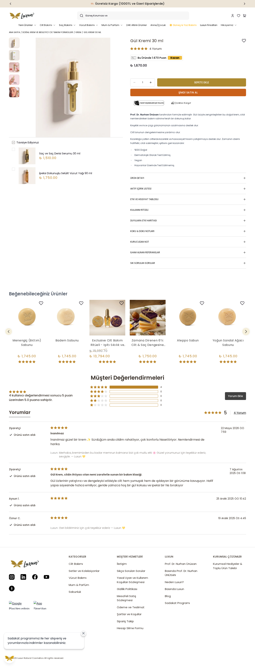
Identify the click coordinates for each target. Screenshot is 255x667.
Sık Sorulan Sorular (142, 263)
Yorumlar (19, 412)
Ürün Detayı (137, 178)
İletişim (122, 564)
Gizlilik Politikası (127, 589)
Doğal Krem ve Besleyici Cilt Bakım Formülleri (47, 32)
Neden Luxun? (174, 582)
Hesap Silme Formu (130, 628)
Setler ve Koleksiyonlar (84, 571)
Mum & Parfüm (79, 585)
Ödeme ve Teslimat (130, 607)
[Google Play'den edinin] (20, 605)
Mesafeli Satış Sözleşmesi (126, 598)
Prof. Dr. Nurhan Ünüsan (181, 564)
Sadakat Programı (177, 603)
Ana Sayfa (14, 32)
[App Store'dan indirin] (44, 605)
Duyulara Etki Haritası (143, 220)
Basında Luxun (174, 589)
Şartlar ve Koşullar (129, 614)
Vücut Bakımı (77, 578)
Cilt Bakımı (76, 564)
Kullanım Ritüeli (139, 209)
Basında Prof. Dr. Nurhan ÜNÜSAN (181, 573)
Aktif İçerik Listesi (140, 188)
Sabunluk (75, 592)
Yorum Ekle (235, 396)
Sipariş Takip (125, 621)
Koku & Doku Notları (142, 231)
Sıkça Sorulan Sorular (131, 571)
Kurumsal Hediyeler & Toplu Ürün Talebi (227, 566)
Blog (168, 596)
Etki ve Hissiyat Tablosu (144, 199)
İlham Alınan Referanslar (145, 252)
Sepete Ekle (201, 82)
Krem (78, 32)
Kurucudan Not (139, 241)
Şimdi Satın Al (188, 92)
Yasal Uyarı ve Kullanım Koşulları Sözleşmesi (132, 580)
